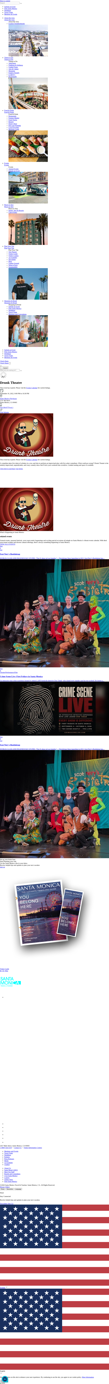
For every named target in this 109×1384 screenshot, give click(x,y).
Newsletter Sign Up (6, 1203)
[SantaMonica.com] (10, 992)
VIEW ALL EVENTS (7, 544)
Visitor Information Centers (33, 1148)
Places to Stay (9, 205)
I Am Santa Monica (10, 1176)
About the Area (9, 18)
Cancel (5, 368)
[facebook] (5, 997)
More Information (88, 1377)
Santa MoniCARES (11, 1170)
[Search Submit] (21, 3)
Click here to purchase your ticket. (11, 469)
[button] (54, 1330)
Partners (7, 1157)
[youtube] (5, 1131)
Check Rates (13, 212)
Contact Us (18, 1148)
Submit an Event (9, 7)
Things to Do (8, 58)
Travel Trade (8, 12)
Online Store (8, 1179)
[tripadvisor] (6, 1142)
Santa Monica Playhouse (8, 399)
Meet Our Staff (9, 1172)
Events (6, 163)
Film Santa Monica (10, 9)
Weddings (7, 10)
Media (6, 1161)
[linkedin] (5, 1135)
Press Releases (9, 1159)
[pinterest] (5, 1138)
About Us (7, 1168)
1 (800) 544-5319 (6, 1148)
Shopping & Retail (10, 301)
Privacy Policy (5, 1187)
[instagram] (5, 1127)
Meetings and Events (11, 1151)
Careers (6, 1178)
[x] (56, 1124)
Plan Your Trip (9, 246)
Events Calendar (31, 388)
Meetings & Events (10, 14)
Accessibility (8, 1163)
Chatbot (7, 1164)
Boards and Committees (12, 1174)
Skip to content (5, 1)
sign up (2, 867)
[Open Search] (10, 363)
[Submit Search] (21, 370)
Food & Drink (9, 110)
